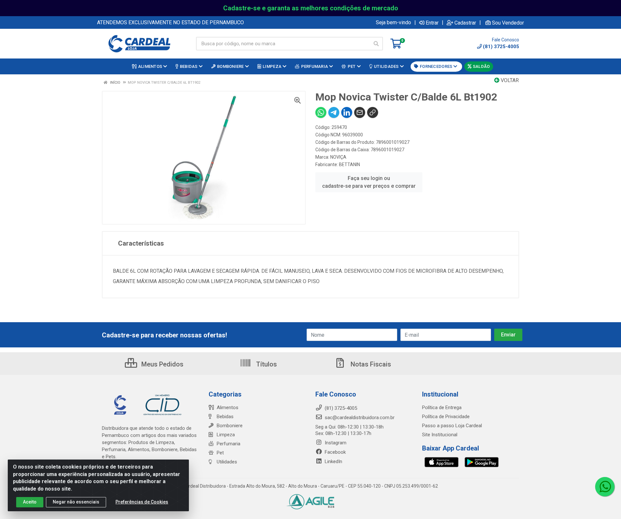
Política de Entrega (442, 407)
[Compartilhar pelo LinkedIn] (346, 112)
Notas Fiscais (370, 364)
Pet (220, 453)
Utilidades (227, 462)
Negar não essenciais (76, 501)
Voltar (509, 80)
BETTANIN (349, 164)
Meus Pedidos (161, 364)
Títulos (266, 364)
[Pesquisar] (376, 43)
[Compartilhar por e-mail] (359, 112)
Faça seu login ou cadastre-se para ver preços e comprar (369, 182)
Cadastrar (465, 22)
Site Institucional (439, 435)
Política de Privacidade (446, 416)
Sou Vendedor (508, 22)
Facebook (334, 452)
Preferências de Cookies (141, 501)
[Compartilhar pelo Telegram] (333, 112)
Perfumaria (228, 444)
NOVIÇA (338, 157)
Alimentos (227, 407)
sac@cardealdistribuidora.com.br (359, 417)
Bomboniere (230, 426)
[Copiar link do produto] (372, 112)
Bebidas (225, 416)
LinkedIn (332, 461)
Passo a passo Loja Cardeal (452, 426)
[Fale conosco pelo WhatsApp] (605, 486)
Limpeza (226, 435)
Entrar (432, 22)
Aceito (30, 501)
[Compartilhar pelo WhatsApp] (320, 112)
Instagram (334, 443)
